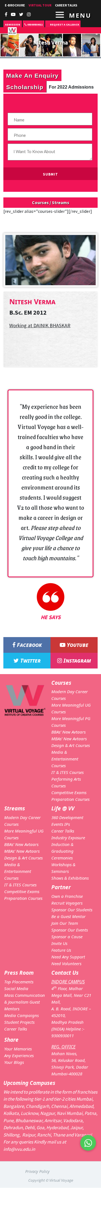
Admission (12, 24)
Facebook (28, 645)
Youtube (76, 645)
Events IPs (60, 824)
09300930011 (35, 24)
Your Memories (18, 1049)
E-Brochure (15, 5)
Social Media (16, 988)
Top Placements (18, 982)
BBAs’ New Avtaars (68, 732)
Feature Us (61, 950)
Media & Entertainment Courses (64, 758)
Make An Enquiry (32, 75)
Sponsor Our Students (71, 909)
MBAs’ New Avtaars (69, 738)
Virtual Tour (40, 5)
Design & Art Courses (70, 745)
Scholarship (24, 87)
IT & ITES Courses (67, 772)
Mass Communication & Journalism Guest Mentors (24, 1001)
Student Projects (19, 1022)
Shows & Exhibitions (70, 878)
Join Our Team (64, 923)
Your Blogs (14, 1062)
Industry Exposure (68, 837)
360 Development (67, 817)
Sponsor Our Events (69, 930)
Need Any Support (68, 957)
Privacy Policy (37, 1171)
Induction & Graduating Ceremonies (62, 851)
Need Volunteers (66, 963)
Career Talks (62, 831)
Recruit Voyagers (66, 903)
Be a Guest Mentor (68, 916)
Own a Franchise (67, 896)
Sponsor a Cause (66, 936)
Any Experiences (19, 1055)
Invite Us (59, 943)
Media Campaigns (21, 1015)
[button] (88, 1146)
